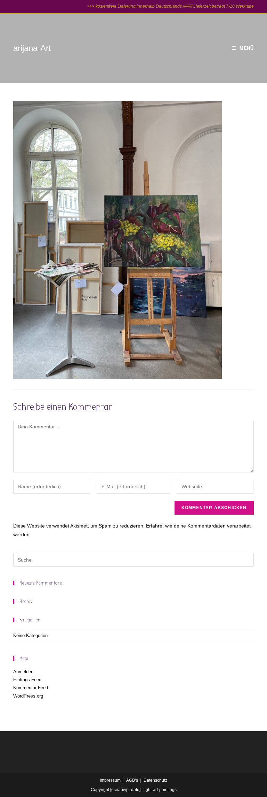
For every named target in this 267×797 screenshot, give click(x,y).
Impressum (110, 780)
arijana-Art (32, 48)
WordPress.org (28, 696)
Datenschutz (155, 780)
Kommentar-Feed (30, 687)
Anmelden (23, 671)
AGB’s (132, 780)
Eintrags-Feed (27, 679)
